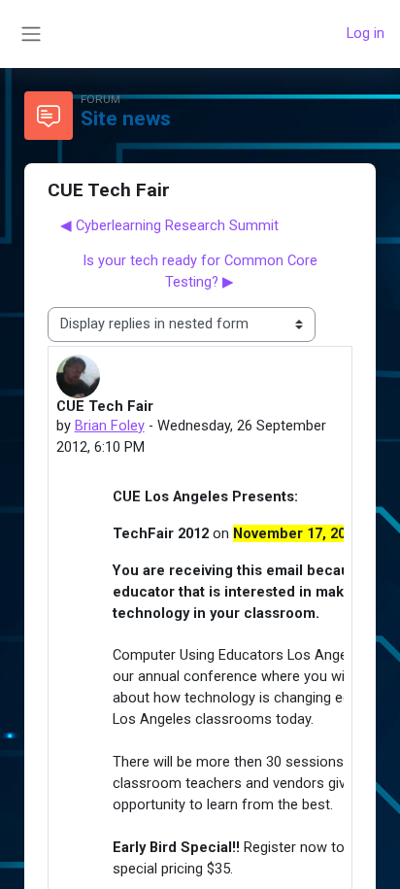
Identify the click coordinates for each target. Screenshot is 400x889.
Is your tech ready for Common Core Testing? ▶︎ (200, 271)
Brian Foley (110, 425)
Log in (365, 33)
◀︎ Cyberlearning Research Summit (169, 225)
